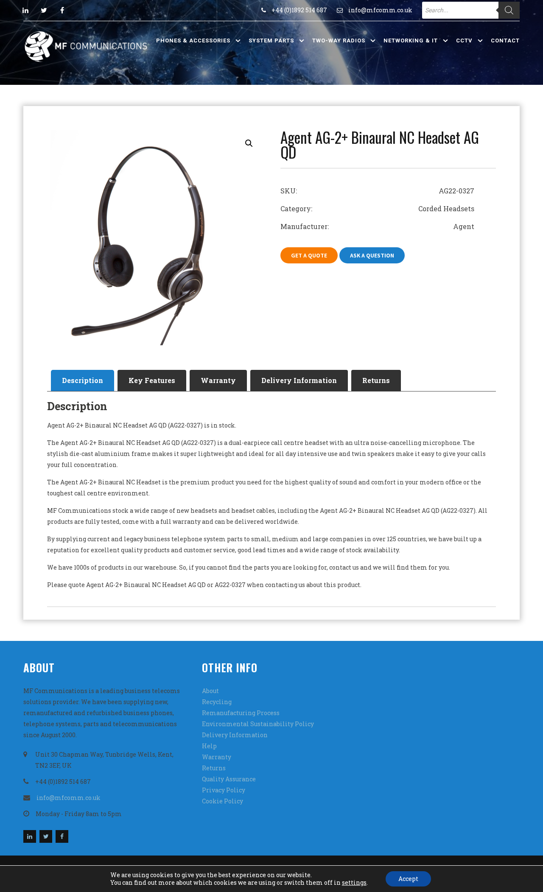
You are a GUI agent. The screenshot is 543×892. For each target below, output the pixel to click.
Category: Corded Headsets (377, 208)
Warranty (218, 380)
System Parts (271, 40)
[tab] (82, 380)
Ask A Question (372, 255)
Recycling (217, 702)
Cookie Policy (222, 801)
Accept (408, 879)
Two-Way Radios (338, 40)
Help (209, 746)
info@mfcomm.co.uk (380, 10)
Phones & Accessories (193, 40)
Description (82, 380)
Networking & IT (410, 40)
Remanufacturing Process (241, 713)
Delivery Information (299, 380)
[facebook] (62, 10)
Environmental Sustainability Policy (258, 724)
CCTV (464, 40)
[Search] (509, 10)
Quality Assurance (229, 779)
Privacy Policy (223, 790)
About (210, 691)
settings (354, 882)
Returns (376, 380)
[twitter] (44, 10)
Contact (505, 40)
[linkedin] (25, 10)
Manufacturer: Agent (377, 226)
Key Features (152, 380)
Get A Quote (309, 255)
